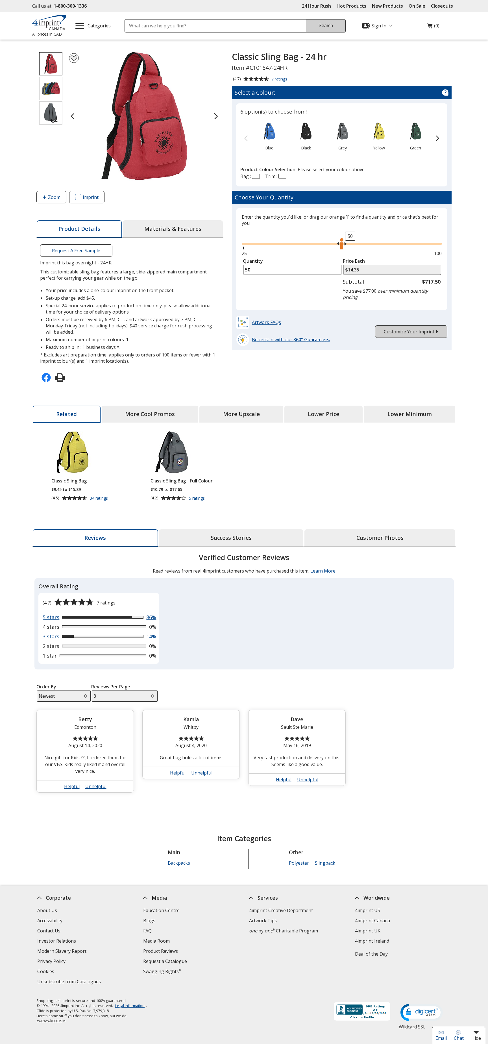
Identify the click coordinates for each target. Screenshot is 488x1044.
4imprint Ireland (372, 941)
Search (326, 25)
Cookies (46, 972)
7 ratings (280, 79)
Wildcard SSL (412, 1029)
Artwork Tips (263, 920)
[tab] (79, 229)
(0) (433, 27)
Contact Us (48, 931)
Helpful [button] (72, 786)
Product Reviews (160, 951)
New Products (387, 6)
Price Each (354, 261)
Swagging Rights (162, 971)
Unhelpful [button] (95, 786)
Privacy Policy (52, 962)
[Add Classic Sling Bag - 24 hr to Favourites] (73, 58)
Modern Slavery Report (62, 952)
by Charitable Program (283, 931)
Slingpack (325, 863)
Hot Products (351, 6)
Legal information (130, 1005)
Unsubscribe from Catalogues (69, 982)
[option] (269, 136)
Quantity (253, 261)
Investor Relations (57, 941)
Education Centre (161, 910)
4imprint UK (367, 931)
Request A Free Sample (76, 250)
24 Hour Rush (316, 6)
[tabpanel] (244, 675)
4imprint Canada (372, 920)
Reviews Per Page (110, 687)
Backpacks (179, 863)
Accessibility (49, 920)
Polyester (299, 863)
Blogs (149, 920)
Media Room (156, 941)
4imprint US (367, 910)
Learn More (323, 571)
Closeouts (442, 6)
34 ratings (99, 498)
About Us (47, 910)
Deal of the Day (371, 954)
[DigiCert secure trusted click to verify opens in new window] (422, 1013)
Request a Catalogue (165, 961)
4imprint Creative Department (281, 910)
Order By (46, 687)
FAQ (147, 931)
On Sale (417, 6)
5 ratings (197, 498)
